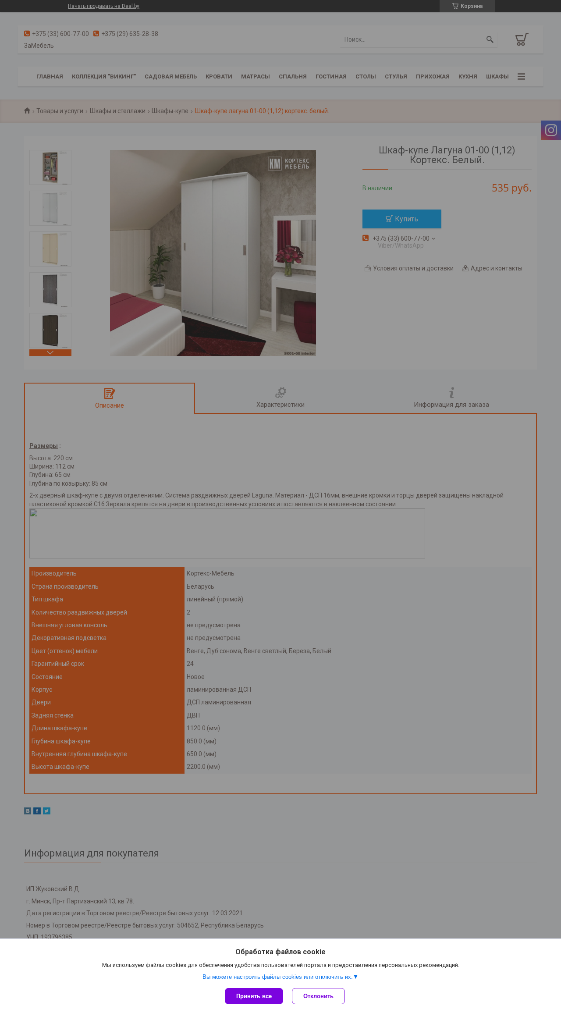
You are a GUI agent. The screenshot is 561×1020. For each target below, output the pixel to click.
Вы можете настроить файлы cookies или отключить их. (277, 977)
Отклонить (318, 996)
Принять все (254, 996)
